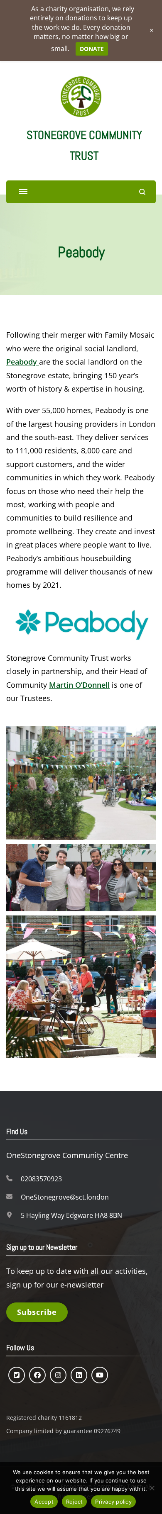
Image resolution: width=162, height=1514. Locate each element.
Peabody (22, 362)
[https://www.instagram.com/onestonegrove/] (58, 1375)
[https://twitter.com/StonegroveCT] (16, 1375)
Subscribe (37, 1312)
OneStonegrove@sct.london (65, 1197)
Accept (44, 1501)
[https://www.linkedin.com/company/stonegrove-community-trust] (79, 1375)
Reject (74, 1501)
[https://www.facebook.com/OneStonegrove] (37, 1375)
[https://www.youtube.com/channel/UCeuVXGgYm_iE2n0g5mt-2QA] (99, 1375)
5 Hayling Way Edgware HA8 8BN (71, 1215)
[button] (81, 783)
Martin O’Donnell (79, 685)
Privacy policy (113, 1501)
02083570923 (41, 1178)
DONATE (92, 49)
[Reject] (151, 1488)
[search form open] (142, 192)
